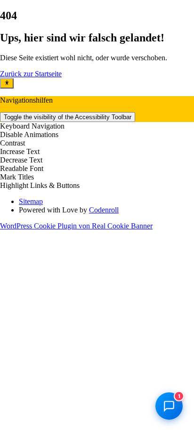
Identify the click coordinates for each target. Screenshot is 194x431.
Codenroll (104, 210)
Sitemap (31, 201)
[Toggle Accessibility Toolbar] (7, 83)
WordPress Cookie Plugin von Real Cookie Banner (76, 226)
